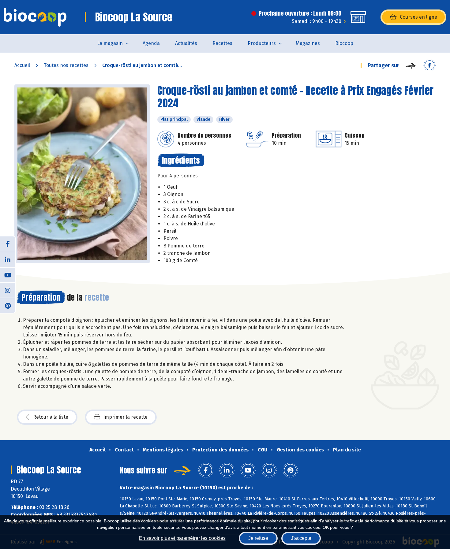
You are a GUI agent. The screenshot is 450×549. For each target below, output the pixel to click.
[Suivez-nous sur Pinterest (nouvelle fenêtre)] (7, 305)
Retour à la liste (50, 417)
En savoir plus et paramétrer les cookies (182, 538)
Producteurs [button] (262, 43)
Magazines (308, 43)
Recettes (222, 43)
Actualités (186, 43)
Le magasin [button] (110, 43)
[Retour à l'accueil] (35, 17)
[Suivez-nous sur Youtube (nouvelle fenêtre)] (7, 274)
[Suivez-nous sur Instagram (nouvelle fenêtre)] (7, 290)
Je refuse (258, 538)
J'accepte (301, 538)
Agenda (151, 43)
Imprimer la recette (125, 417)
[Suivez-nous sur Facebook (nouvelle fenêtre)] (7, 244)
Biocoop (344, 43)
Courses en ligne (418, 17)
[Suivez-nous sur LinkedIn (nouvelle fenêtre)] (7, 259)
